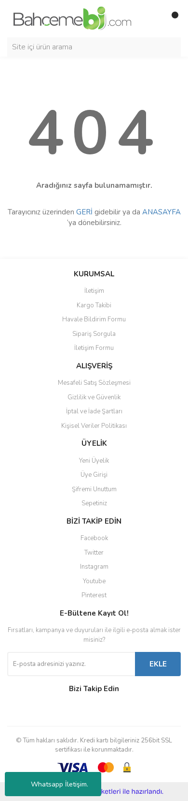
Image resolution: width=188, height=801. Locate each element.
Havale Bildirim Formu (94, 319)
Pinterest (94, 595)
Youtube (94, 581)
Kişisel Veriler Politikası (94, 426)
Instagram (94, 566)
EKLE (158, 664)
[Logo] (72, 18)
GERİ (84, 212)
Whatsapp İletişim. (59, 784)
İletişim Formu (94, 348)
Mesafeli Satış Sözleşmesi (94, 382)
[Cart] (171, 19)
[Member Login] (152, 19)
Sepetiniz (94, 503)
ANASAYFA (161, 212)
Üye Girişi (94, 474)
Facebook (94, 538)
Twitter (94, 552)
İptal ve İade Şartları (94, 411)
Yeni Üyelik (94, 460)
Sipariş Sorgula (94, 334)
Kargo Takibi (94, 305)
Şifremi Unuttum (94, 489)
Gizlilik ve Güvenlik (94, 397)
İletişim (94, 291)
